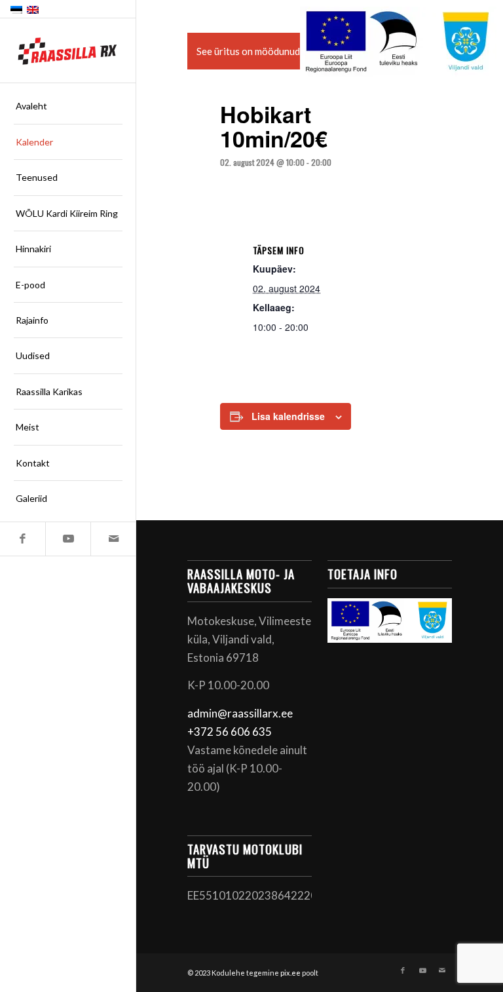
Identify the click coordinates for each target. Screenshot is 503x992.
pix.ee (290, 972)
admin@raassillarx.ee (240, 713)
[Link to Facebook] (22, 539)
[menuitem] (68, 106)
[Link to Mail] (113, 539)
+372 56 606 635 (229, 731)
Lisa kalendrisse (288, 416)
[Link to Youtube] (67, 539)
